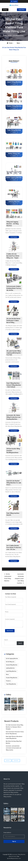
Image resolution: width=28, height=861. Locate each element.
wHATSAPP (7, 760)
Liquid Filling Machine (11, 671)
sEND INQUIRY (16, 760)
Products (8, 680)
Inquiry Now (21, 9)
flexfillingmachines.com (15, 858)
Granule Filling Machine (11, 664)
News (18, 43)
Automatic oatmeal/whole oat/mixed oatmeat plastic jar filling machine (13, 748)
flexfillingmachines (18, 35)
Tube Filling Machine (11, 684)
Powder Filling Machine (11, 677)
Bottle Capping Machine (12, 658)
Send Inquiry (14, 237)
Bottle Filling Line (10, 661)
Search (6, 640)
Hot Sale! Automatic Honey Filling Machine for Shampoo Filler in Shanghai (14, 727)
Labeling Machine (10, 668)
